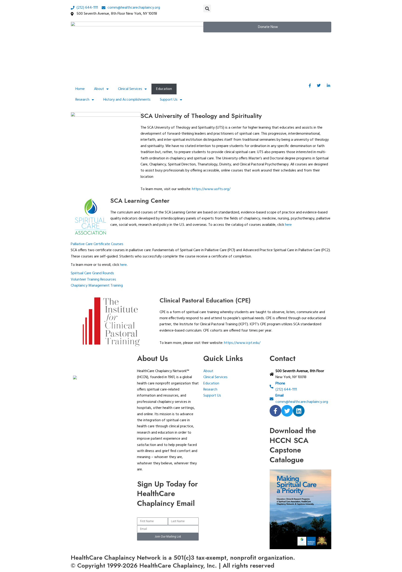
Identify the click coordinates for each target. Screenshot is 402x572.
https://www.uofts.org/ (211, 189)
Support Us (169, 100)
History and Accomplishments (127, 100)
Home (80, 89)
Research (82, 100)
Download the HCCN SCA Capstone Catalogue (293, 445)
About (99, 89)
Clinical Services (130, 89)
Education (164, 89)
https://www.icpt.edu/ (242, 343)
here (288, 225)
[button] (207, 8)
